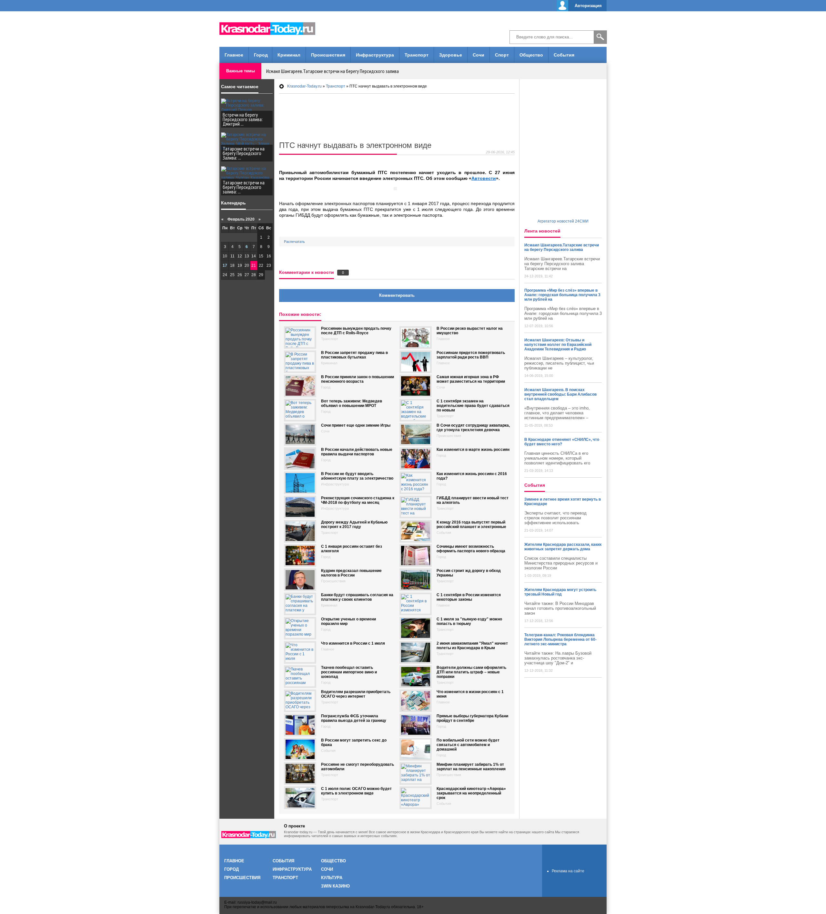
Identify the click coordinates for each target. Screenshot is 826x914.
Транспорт (416, 54)
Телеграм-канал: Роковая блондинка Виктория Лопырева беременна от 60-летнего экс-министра (560, 639)
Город (261, 54)
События (564, 54)
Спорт (502, 54)
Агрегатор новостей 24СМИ (563, 221)
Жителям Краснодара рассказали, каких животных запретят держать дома (563, 546)
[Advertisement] (413, 29)
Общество (531, 54)
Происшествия (328, 54)
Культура (331, 877)
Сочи (478, 54)
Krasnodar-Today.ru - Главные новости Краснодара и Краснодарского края (271, 27)
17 (225, 265)
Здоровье (450, 54)
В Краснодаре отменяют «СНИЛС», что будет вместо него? (561, 441)
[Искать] (600, 37)
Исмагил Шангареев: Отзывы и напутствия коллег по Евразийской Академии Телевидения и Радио (557, 344)
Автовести (483, 178)
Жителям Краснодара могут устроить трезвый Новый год (560, 592)
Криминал (288, 54)
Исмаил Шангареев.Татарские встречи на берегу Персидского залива (332, 71)
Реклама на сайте (568, 871)
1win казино (335, 886)
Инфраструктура (375, 54)
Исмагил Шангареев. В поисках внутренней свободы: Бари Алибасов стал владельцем (560, 394)
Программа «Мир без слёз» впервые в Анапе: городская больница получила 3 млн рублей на (562, 295)
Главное (234, 54)
